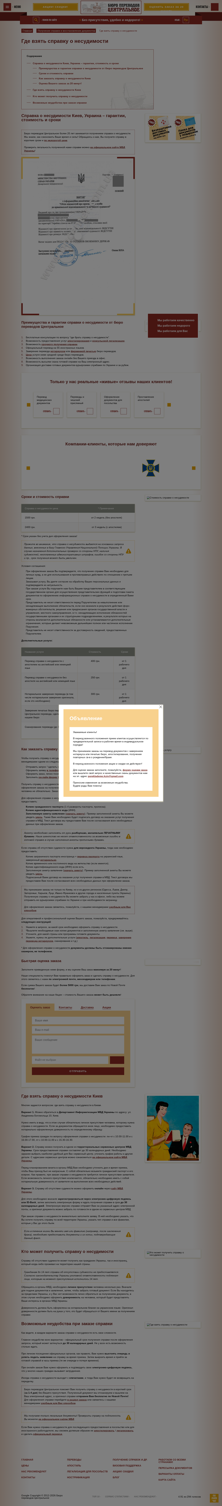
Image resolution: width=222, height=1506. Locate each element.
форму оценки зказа (135, 770)
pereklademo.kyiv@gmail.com (105, 776)
